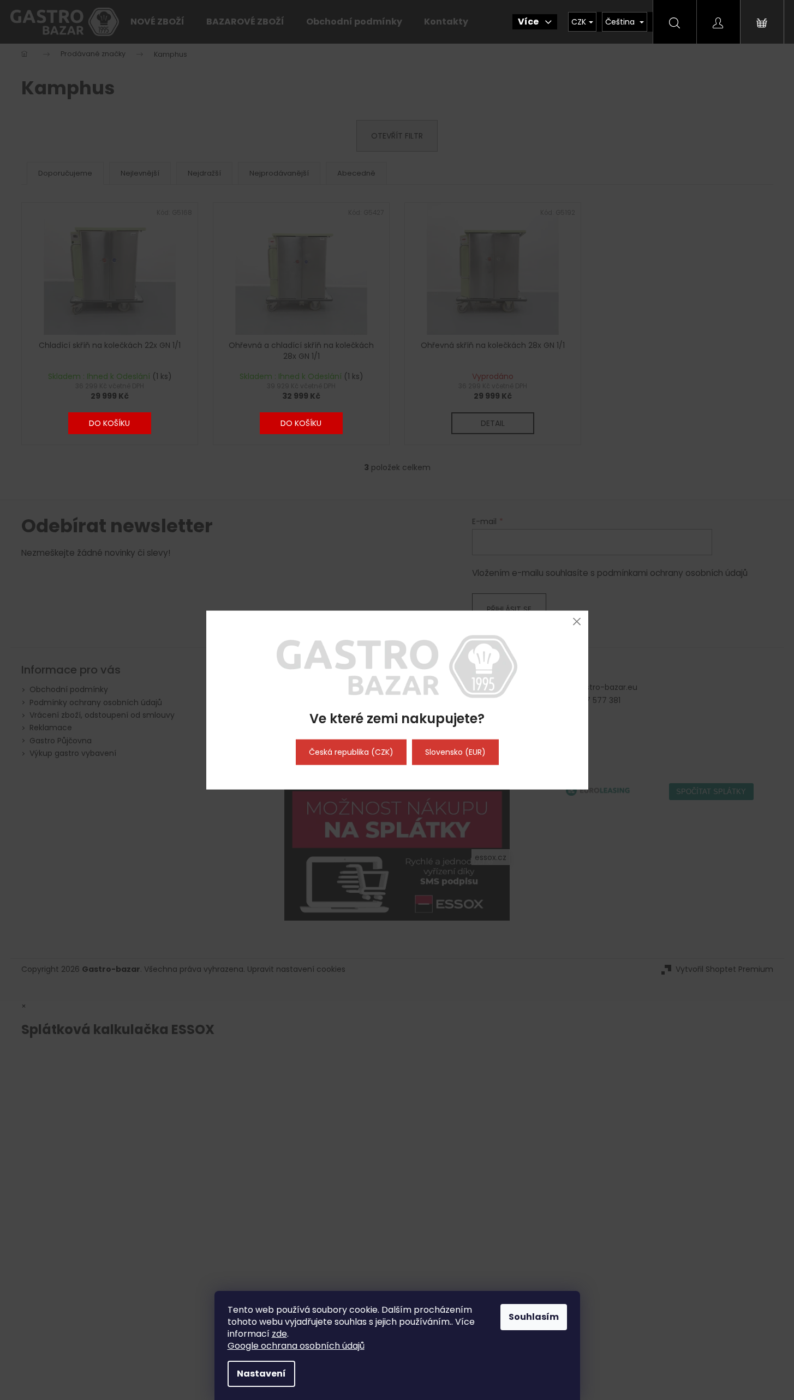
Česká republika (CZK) (351, 752)
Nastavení (261, 1373)
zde (279, 1333)
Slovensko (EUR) (455, 752)
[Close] (577, 621)
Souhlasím (534, 1317)
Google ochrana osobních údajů (296, 1345)
